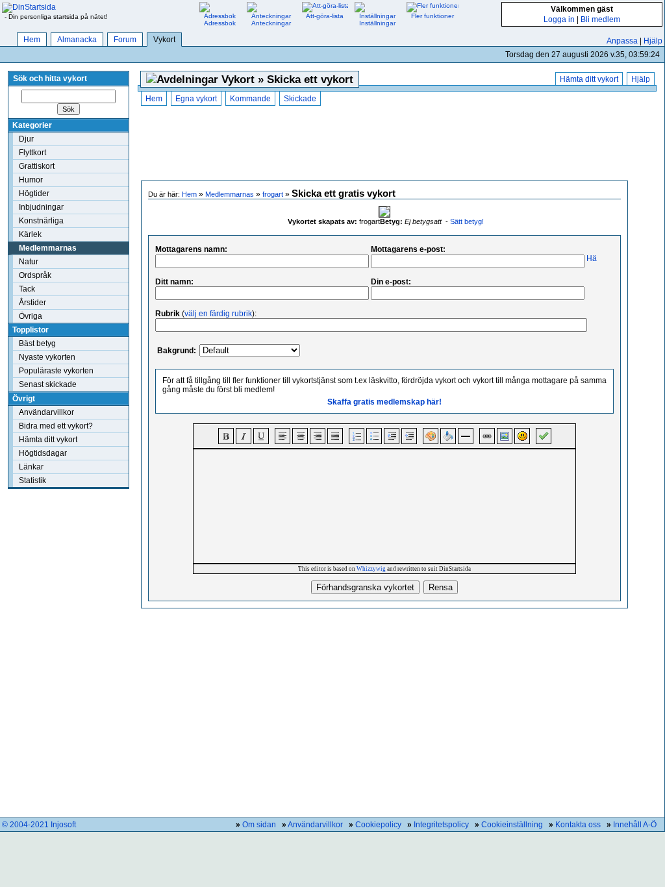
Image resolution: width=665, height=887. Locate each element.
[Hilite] (448, 436)
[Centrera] (300, 436)
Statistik (32, 480)
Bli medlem (600, 19)
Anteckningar (271, 23)
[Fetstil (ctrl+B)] (226, 436)
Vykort (164, 39)
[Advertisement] (384, 145)
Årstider (32, 302)
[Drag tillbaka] (409, 436)
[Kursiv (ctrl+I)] (243, 436)
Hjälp (653, 40)
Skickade (300, 98)
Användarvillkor (46, 412)
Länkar (31, 466)
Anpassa (622, 40)
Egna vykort (196, 98)
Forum (125, 39)
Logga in (559, 19)
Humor (31, 179)
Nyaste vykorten (47, 357)
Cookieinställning (512, 824)
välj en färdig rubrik (218, 313)
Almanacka (77, 39)
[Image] (504, 436)
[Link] (487, 436)
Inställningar (377, 23)
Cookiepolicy (378, 824)
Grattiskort (37, 166)
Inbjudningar (41, 207)
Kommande (250, 98)
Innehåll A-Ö (635, 824)
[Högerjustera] (317, 436)
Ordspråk (35, 275)
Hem (31, 39)
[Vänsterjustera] (282, 436)
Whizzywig (371, 569)
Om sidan (259, 824)
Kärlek (30, 234)
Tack (27, 289)
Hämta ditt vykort (48, 439)
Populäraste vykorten (56, 370)
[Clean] (543, 436)
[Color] (430, 436)
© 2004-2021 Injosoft (39, 824)
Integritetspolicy (441, 824)
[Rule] (465, 436)
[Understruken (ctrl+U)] (261, 436)
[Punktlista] (374, 436)
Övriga (30, 316)
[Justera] (335, 436)
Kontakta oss (578, 824)
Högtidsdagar (43, 453)
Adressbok (220, 23)
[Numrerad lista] (356, 436)
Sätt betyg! (467, 221)
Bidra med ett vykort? (56, 426)
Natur (28, 261)
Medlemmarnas (48, 248)
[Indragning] (391, 436)
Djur (26, 139)
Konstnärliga (41, 220)
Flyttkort (32, 152)
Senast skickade (48, 384)
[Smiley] (522, 436)
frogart (272, 194)
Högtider (34, 193)
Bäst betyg (37, 343)
